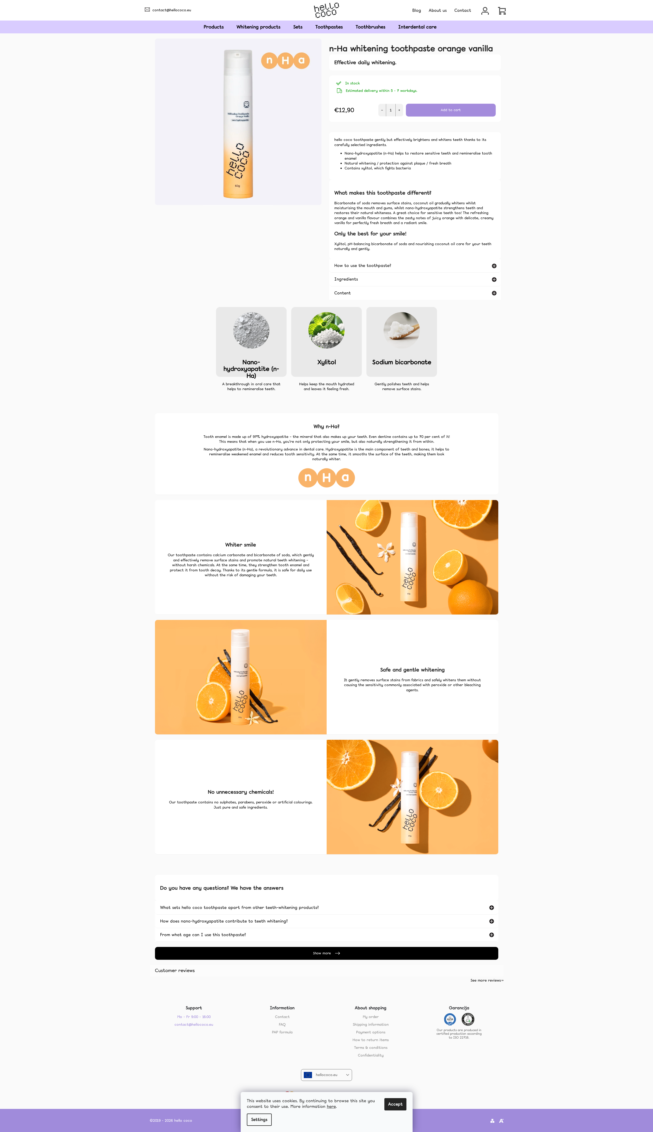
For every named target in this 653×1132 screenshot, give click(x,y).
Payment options (370, 1032)
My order (371, 1016)
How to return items (371, 1040)
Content (342, 293)
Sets (298, 27)
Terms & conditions (370, 1047)
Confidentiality (371, 1055)
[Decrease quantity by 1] (382, 110)
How (224, 921)
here (331, 1106)
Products (214, 27)
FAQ (282, 1024)
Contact (282, 1016)
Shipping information (371, 1024)
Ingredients (346, 279)
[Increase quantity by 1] (399, 110)
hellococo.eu (326, 1074)
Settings (259, 1119)
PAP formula (282, 1032)
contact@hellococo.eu (171, 10)
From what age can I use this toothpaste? (203, 934)
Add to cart (451, 110)
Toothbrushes (370, 27)
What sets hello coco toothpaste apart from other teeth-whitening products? (239, 907)
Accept (395, 1104)
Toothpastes (329, 27)
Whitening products (258, 27)
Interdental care (417, 27)
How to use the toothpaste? (362, 265)
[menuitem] (416, 10)
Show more (322, 953)
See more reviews (486, 980)
